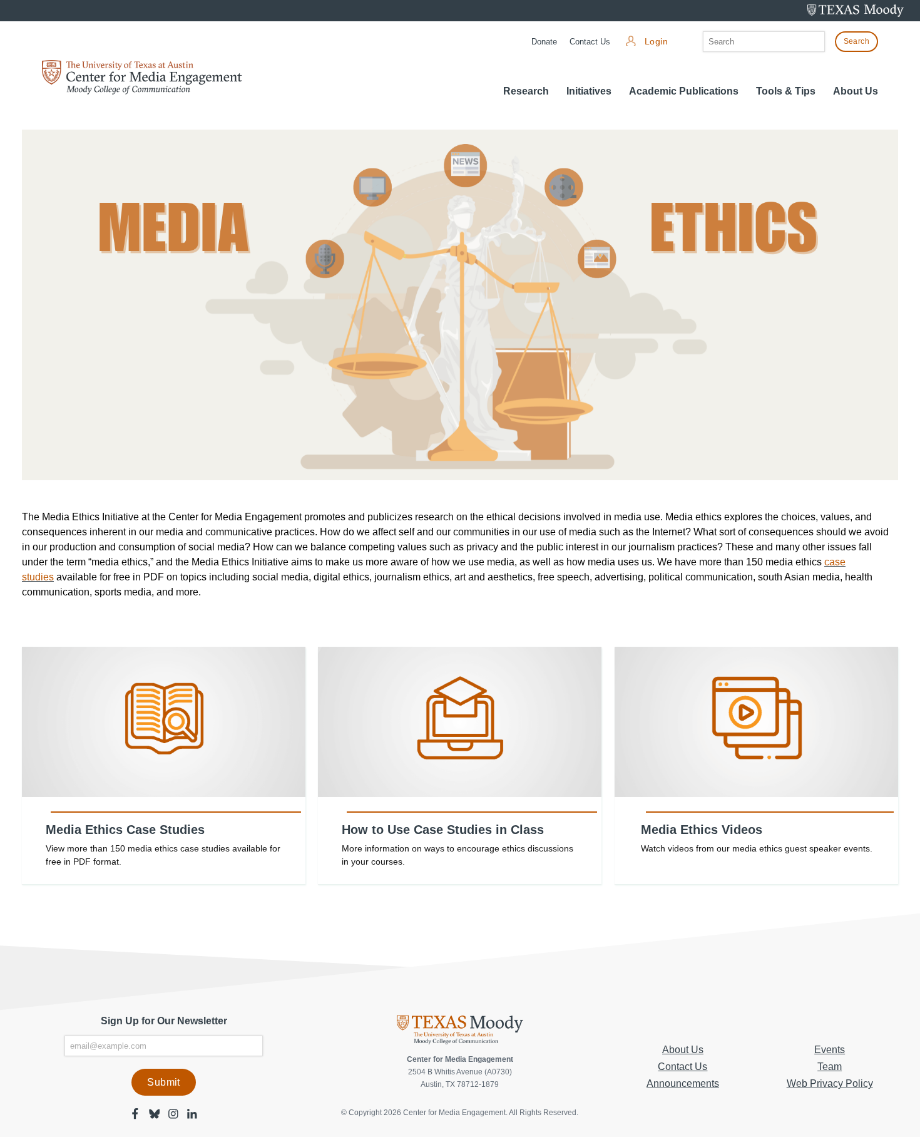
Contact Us (590, 41)
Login (656, 41)
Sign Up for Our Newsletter (164, 1021)
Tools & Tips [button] (785, 91)
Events (829, 1049)
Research (526, 91)
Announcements (683, 1083)
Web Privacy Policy (830, 1083)
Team (829, 1066)
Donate (544, 41)
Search (856, 41)
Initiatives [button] (588, 91)
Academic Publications (684, 91)
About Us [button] (855, 91)
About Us (682, 1049)
